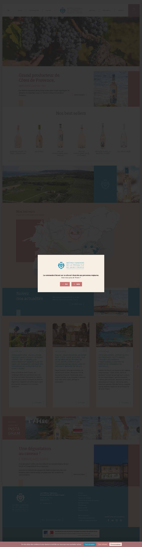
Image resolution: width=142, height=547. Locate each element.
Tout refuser (102, 544)
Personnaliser (115, 544)
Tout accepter (90, 544)
